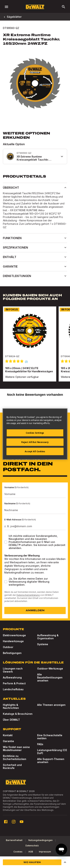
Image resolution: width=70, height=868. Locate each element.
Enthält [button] (9, 257)
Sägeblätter (14, 16)
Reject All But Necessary (35, 442)
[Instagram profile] (14, 822)
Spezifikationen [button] (15, 247)
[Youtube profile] (21, 822)
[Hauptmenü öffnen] (6, 6)
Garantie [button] (10, 266)
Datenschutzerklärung (28, 595)
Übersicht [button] (11, 187)
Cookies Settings (35, 432)
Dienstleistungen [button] (17, 276)
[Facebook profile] (6, 822)
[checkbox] (5, 542)
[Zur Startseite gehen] (35, 6)
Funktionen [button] (12, 238)
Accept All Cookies (35, 451)
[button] (65, 862)
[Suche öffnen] (63, 6)
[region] (35, 347)
